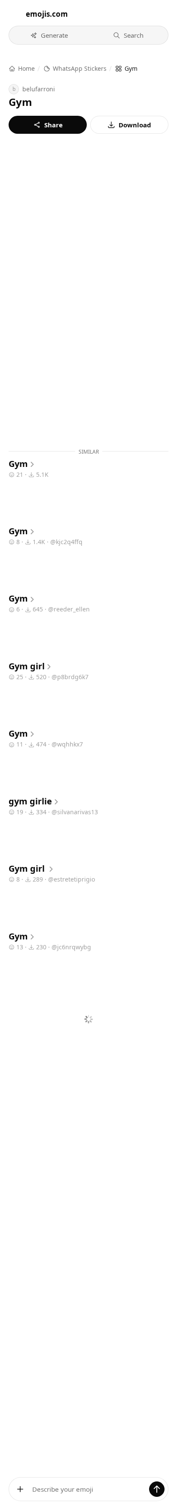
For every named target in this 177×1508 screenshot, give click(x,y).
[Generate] (157, 1489)
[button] (49, 35)
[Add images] (20, 1489)
